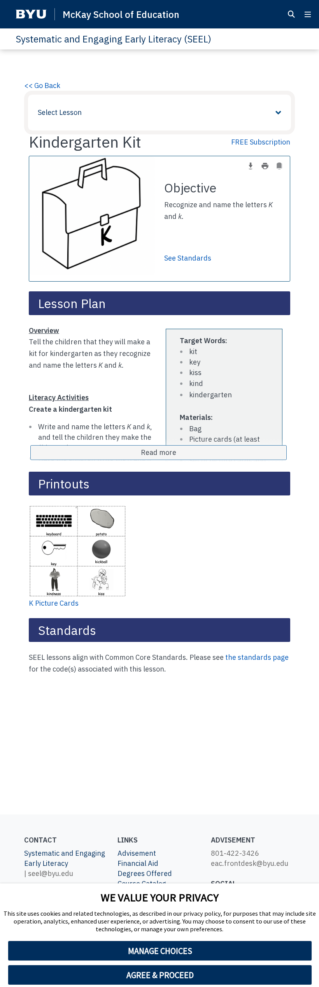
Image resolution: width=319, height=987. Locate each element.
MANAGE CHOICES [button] (160, 950)
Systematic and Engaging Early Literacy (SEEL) (113, 39)
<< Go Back (42, 85)
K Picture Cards (54, 603)
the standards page (257, 657)
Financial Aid (137, 863)
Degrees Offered (144, 873)
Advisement (136, 853)
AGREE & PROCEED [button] (160, 974)
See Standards (187, 258)
